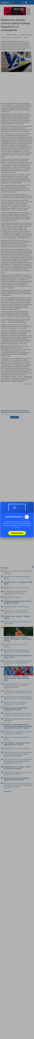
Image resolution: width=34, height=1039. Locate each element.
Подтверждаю (17, 533)
